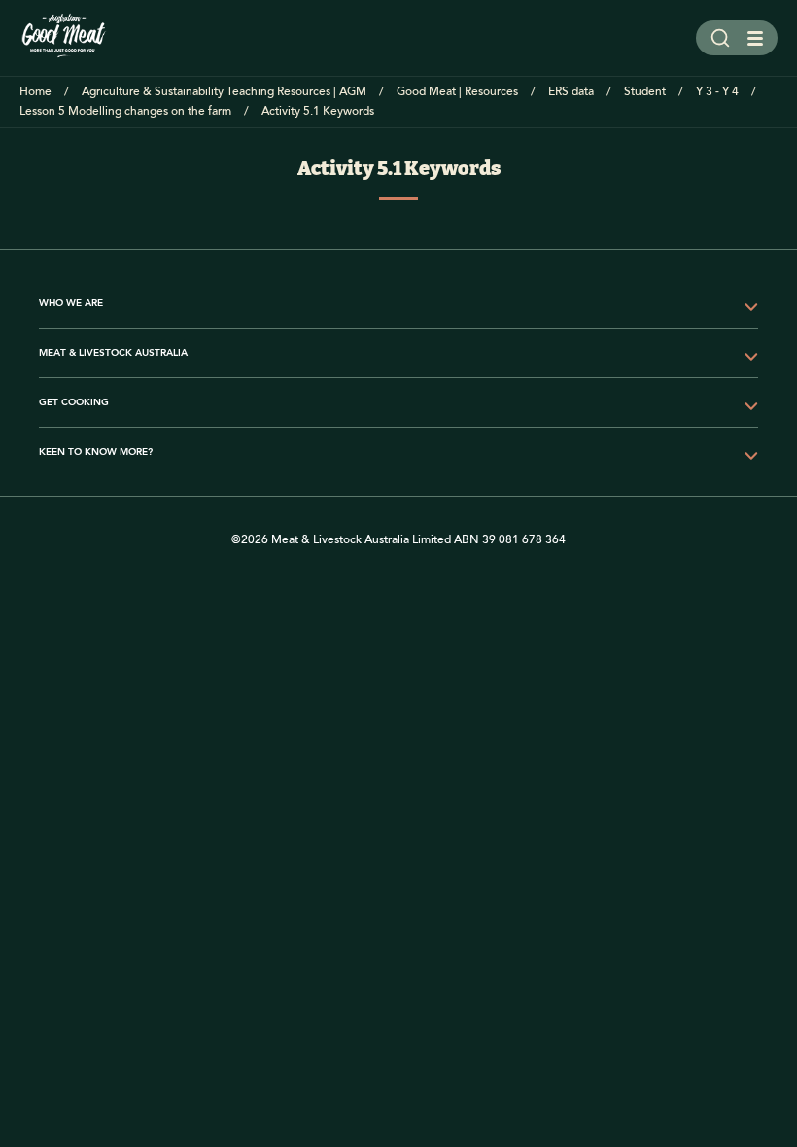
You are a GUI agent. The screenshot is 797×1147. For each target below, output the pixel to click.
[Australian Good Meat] (64, 38)
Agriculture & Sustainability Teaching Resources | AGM (224, 92)
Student (645, 92)
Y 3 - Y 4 (717, 92)
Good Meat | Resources (457, 92)
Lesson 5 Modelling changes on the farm (125, 111)
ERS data (571, 92)
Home (35, 92)
